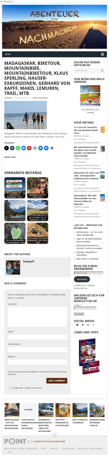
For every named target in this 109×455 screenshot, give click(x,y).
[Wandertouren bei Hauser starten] (97, 410)
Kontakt (54, 448)
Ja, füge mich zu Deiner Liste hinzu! (26, 388)
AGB (10, 452)
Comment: (13, 304)
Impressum (68, 448)
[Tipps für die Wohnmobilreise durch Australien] (28, 410)
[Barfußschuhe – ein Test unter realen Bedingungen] (12, 410)
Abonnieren (82, 279)
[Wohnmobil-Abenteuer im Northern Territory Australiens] (46, 410)
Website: (11, 356)
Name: (11, 331)
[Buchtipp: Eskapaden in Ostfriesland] (63, 410)
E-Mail (77, 305)
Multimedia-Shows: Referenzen (21, 448)
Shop (43, 448)
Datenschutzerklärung (89, 448)
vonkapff (8, 98)
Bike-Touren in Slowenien (87, 259)
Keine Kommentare (40, 98)
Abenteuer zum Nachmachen (50, 441)
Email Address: (15, 344)
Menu (8, 54)
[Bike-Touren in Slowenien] (80, 410)
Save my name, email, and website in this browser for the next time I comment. (37, 373)
